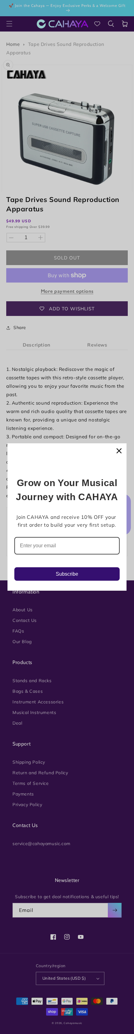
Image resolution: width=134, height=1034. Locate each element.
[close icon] (119, 450)
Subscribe (67, 574)
